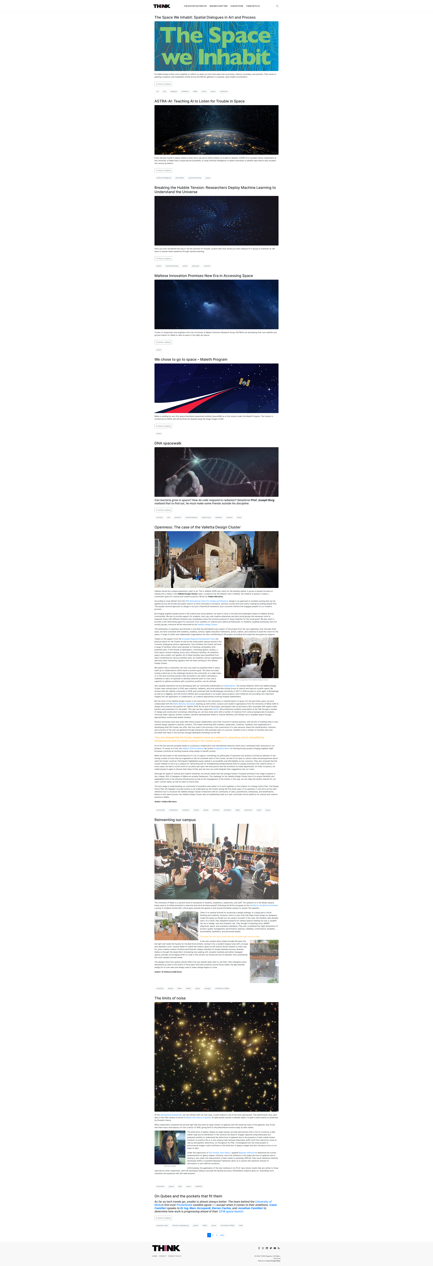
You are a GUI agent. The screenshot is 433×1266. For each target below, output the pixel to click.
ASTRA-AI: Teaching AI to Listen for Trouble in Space (199, 101)
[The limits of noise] (216, 1057)
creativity (185, 810)
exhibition (185, 91)
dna (168, 517)
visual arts (223, 91)
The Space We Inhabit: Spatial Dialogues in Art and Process (205, 17)
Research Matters (219, 6)
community (161, 810)
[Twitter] (271, 1248)
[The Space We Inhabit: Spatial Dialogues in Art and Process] (216, 46)
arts (164, 91)
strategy (207, 988)
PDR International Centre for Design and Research (206, 601)
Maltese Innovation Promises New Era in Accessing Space (203, 275)
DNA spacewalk (167, 443)
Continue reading (163, 84)
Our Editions (236, 6)
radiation (218, 517)
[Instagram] (263, 1248)
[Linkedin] (267, 1248)
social (259, 810)
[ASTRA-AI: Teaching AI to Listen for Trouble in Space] (216, 130)
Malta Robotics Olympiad (184, 704)
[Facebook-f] (259, 1248)
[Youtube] (275, 1248)
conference (173, 810)
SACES (216, 709)
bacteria (160, 517)
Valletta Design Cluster (207, 624)
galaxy (171, 1186)
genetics (178, 517)
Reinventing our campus (175, 820)
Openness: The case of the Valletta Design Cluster (197, 527)
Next (222, 1235)
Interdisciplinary (191, 517)
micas (204, 91)
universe (207, 266)
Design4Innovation (221, 748)
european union (162, 1225)
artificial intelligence (164, 178)
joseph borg (206, 517)
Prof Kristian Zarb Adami (219, 1153)
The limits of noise (170, 998)
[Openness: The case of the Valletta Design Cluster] (216, 559)
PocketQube (184, 1205)
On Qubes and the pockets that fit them (188, 1196)
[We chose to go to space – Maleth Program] (216, 388)
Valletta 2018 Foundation (193, 748)
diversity (216, 810)
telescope (195, 266)
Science (229, 517)
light (180, 1186)
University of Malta (222, 988)
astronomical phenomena (171, 1115)
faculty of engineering (181, 1225)
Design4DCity (229, 686)
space (213, 91)
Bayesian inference (247, 1153)
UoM (240, 1225)
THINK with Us (253, 6)
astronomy (160, 1186)
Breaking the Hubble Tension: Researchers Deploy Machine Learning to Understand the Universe (215, 189)
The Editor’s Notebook (195, 6)
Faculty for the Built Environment (264, 905)
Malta (195, 91)
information (180, 178)
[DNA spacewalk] (216, 472)
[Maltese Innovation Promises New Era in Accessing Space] (216, 304)
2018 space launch (231, 1211)
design (205, 810)
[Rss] (279, 1248)
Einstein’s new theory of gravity (197, 1117)
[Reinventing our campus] (216, 861)
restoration (248, 810)
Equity (159, 266)
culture (196, 810)
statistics (198, 1186)
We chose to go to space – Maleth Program (190, 359)
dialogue (174, 91)
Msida (188, 988)
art (158, 91)
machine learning (195, 178)
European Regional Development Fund (198, 639)
